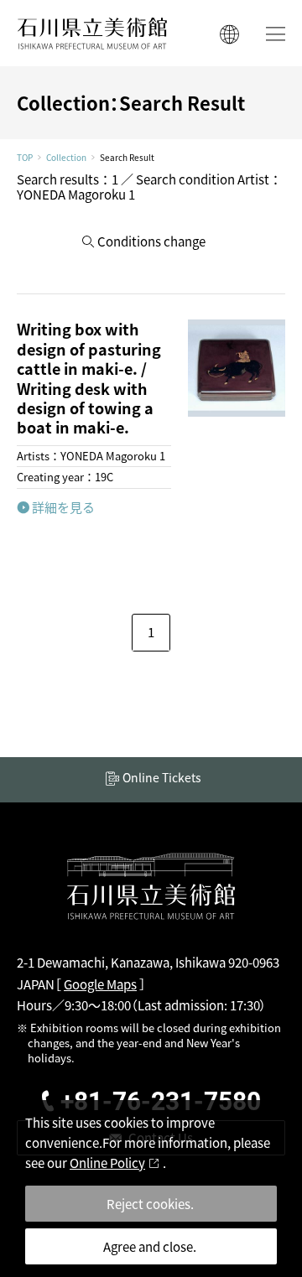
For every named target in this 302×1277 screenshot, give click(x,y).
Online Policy (107, 1162)
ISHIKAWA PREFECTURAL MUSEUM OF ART (92, 33)
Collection (66, 157)
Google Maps (100, 984)
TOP (25, 157)
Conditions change (151, 241)
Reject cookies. (150, 1203)
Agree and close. (149, 1246)
